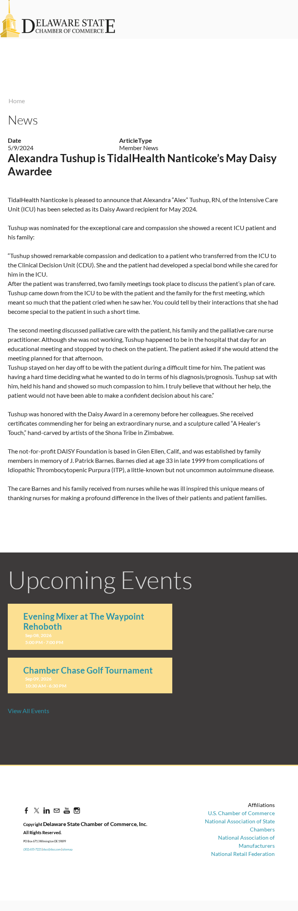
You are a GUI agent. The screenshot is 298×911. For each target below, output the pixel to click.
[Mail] (57, 810)
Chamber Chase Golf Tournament (88, 670)
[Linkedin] (46, 810)
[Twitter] (36, 810)
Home (17, 100)
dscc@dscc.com (52, 849)
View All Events (28, 710)
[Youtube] (67, 810)
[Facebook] (26, 810)
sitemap (67, 849)
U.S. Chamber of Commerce (241, 813)
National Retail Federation (243, 853)
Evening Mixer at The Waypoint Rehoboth (83, 621)
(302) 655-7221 (32, 849)
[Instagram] (77, 810)
